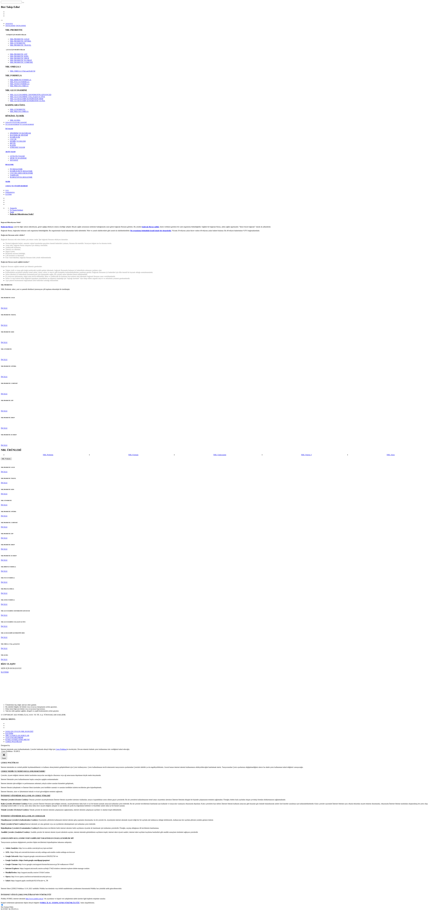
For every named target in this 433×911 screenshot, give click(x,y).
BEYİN (13, 143)
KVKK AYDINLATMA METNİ (17, 740)
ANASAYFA (9, 23)
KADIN (13, 145)
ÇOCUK (13, 139)
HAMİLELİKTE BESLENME (21, 171)
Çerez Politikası (61, 749)
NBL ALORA (15, 120)
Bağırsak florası (7, 227)
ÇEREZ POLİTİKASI (13, 742)
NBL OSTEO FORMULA (19, 84)
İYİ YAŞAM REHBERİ (27, 124)
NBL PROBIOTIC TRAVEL (20, 45)
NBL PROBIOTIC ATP (18, 54)
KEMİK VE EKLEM (18, 141)
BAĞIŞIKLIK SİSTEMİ (19, 135)
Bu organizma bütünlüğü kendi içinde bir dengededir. (150, 231)
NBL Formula (133, 455)
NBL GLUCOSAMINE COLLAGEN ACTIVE (27, 97)
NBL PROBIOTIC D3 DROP (21, 60)
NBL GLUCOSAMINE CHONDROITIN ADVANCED (30, 95)
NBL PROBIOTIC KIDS (19, 56)
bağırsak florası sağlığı (150, 227)
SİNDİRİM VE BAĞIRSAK (20, 133)
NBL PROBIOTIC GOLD (19, 39)
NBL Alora (391, 455)
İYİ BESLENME (16, 169)
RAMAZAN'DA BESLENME (21, 177)
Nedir (12, 212)
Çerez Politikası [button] (7, 751)
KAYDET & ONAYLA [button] (9, 909)
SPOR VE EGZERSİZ (18, 158)
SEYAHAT (14, 160)
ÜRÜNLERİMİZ (21, 25)
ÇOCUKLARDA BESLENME (21, 173)
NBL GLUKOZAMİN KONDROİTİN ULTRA (27, 101)
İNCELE (4, 308)
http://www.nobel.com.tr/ (34, 899)
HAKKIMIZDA (10, 192)
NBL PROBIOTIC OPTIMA (20, 41)
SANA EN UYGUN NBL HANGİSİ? (16, 122)
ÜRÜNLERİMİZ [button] (10, 25)
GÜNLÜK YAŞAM (17, 156)
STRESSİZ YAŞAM (17, 147)
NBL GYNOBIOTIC (17, 43)
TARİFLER (14, 175)
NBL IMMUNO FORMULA (20, 80)
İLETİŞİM (8, 194)
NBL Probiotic (48, 455)
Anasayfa (13, 208)
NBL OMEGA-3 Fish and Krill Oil (22, 71)
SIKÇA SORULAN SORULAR (17, 735)
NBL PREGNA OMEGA (19, 86)
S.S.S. (7, 190)
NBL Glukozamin (219, 455)
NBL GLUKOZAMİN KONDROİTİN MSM (26, 99)
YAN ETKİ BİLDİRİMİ (14, 737)
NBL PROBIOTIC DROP (19, 58)
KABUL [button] (17, 751)
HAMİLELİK (15, 137)
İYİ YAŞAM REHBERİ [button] (12, 124)
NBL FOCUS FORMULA (19, 82)
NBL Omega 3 (306, 455)
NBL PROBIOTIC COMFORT (21, 62)
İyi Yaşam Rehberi (16, 210)
